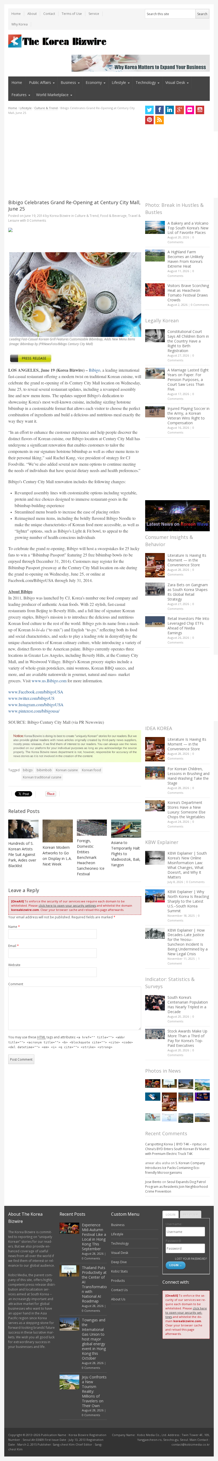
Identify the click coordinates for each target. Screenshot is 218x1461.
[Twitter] (149, 110)
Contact (49, 13)
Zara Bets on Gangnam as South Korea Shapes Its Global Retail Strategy (187, 592)
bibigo (28, 770)
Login (170, 1214)
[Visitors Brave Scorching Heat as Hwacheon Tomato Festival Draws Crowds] (155, 289)
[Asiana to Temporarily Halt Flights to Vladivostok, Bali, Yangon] (126, 829)
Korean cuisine (67, 770)
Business (68, 82)
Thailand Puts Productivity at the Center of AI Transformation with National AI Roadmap (94, 1284)
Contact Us (119, 1290)
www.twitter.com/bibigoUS (31, 698)
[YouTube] (200, 110)
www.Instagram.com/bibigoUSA (36, 704)
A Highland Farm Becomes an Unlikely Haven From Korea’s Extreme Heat (185, 259)
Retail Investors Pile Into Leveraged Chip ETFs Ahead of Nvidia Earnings (188, 625)
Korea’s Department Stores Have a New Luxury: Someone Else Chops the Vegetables (186, 809)
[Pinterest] (149, 120)
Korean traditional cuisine (42, 777)
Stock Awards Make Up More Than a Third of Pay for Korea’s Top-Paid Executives (187, 1038)
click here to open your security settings (67, 905)
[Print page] (74, 230)
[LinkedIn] (169, 110)
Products (118, 1280)
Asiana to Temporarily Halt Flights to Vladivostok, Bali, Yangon (125, 853)
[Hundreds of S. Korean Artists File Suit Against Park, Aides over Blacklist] (23, 829)
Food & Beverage (113, 215)
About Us (118, 1299)
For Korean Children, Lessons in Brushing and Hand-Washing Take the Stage (188, 776)
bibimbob (44, 770)
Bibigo (94, 370)
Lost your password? (191, 1259)
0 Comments (200, 305)
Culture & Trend (46, 108)
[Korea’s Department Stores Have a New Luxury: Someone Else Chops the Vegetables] (155, 806)
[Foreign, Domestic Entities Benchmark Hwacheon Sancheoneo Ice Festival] (92, 828)
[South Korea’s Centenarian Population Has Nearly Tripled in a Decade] (155, 1002)
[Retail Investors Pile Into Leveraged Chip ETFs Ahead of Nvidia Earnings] (155, 621)
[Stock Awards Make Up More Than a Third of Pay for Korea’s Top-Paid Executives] (155, 1034)
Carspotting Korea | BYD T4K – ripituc (173, 1144)
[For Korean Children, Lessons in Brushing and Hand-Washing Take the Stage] (155, 772)
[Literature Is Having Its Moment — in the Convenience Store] (155, 565)
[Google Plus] (179, 110)
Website (14, 965)
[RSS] (159, 120)
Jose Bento (153, 1182)
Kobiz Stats (119, 1271)
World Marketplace (52, 94)
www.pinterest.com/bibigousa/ (33, 711)
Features (19, 94)
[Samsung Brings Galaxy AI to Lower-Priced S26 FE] (152, 1117)
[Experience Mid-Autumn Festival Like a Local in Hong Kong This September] (152, 1083)
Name (14, 926)
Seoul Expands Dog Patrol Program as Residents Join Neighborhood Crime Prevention (176, 1187)
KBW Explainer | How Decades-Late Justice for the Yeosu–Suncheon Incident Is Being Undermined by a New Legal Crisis (187, 942)
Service (94, 13)
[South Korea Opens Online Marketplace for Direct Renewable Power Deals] (202, 1117)
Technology (146, 82)
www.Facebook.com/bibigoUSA (35, 692)
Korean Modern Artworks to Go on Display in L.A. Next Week (57, 856)
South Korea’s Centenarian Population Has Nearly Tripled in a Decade (187, 1004)
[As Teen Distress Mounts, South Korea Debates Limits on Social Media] (152, 1096)
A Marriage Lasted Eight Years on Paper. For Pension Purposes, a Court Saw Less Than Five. (188, 379)
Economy (94, 82)
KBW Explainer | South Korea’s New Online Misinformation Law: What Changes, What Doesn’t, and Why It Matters (187, 865)
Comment (15, 984)
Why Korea (19, 24)
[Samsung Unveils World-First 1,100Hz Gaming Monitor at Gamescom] (202, 1096)
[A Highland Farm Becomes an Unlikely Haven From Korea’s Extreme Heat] (155, 255)
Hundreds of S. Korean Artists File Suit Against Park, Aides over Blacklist (22, 854)
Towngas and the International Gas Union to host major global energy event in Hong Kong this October (94, 1339)
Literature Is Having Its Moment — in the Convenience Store (186, 560)
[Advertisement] (74, 157)
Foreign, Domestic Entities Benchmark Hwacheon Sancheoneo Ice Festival (90, 857)
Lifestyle (119, 82)
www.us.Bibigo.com (49, 680)
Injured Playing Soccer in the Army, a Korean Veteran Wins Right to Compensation (188, 415)
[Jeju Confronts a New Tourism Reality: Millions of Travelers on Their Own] (202, 1084)
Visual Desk (175, 82)
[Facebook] (159, 110)
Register (190, 1214)
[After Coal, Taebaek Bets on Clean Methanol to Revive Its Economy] (185, 1118)
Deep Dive (119, 1262)
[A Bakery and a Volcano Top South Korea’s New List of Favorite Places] (155, 227)
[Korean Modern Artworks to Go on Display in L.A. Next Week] (58, 831)
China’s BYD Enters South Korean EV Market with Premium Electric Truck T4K (177, 1151)
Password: (173, 1241)
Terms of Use (72, 13)
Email (13, 946)
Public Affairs (40, 82)
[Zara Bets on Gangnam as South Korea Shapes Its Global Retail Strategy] (155, 588)
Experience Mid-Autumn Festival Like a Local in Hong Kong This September (94, 1236)
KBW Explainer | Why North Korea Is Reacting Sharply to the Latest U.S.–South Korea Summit (188, 901)
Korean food (91, 770)
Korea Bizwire (60, 215)
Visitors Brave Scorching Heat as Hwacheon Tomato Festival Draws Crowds (188, 292)
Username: (174, 1224)
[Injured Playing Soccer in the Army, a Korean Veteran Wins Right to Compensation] (155, 411)
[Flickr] (190, 110)
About (32, 13)
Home (16, 13)
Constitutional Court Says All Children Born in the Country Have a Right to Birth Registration (188, 341)
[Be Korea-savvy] (58, 41)
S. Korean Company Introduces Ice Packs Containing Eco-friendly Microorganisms (175, 1168)
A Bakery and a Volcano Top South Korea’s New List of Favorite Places (187, 228)
